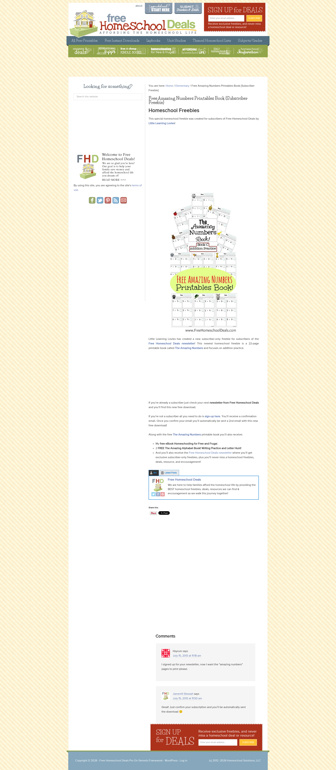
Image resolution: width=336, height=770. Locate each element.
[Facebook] (158, 494)
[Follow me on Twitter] (100, 202)
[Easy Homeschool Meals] (221, 51)
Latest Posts (171, 473)
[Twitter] (153, 494)
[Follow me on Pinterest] (107, 202)
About (138, 6)
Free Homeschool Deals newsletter (172, 343)
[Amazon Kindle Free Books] (133, 51)
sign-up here (212, 416)
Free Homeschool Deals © (132, 22)
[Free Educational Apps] (106, 51)
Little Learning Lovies (162, 123)
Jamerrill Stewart (183, 694)
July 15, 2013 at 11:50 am (187, 698)
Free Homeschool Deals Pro (116, 760)
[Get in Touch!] (123, 202)
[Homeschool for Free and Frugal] (163, 51)
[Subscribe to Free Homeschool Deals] (115, 202)
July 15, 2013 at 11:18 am (187, 655)
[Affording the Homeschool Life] (193, 51)
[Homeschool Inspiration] (250, 51)
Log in (183, 760)
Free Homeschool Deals (184, 479)
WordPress (171, 760)
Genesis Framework (150, 760)
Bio (155, 473)
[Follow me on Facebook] (92, 202)
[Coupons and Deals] (82, 51)
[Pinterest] (162, 494)
